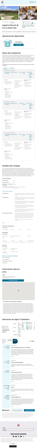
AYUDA (4, 427)
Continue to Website (13, 446)
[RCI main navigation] (35, 2)
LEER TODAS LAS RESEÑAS (17, 410)
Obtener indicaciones (13, 280)
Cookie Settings (13, 443)
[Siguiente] (35, 23)
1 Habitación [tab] (11, 68)
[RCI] (2, 2)
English (32, 341)
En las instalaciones (9, 340)
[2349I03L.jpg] (23, 16)
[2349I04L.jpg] (32, 16)
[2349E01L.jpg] (9, 13)
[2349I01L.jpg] (23, 9)
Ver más (12, 356)
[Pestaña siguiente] (36, 31)
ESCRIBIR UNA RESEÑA (29, 410)
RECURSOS (4, 429)
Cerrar (3, 222)
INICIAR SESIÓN (18, 44)
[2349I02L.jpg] (32, 9)
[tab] (7, 32)
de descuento (15, 340)
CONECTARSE (31, 2)
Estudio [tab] (5, 68)
